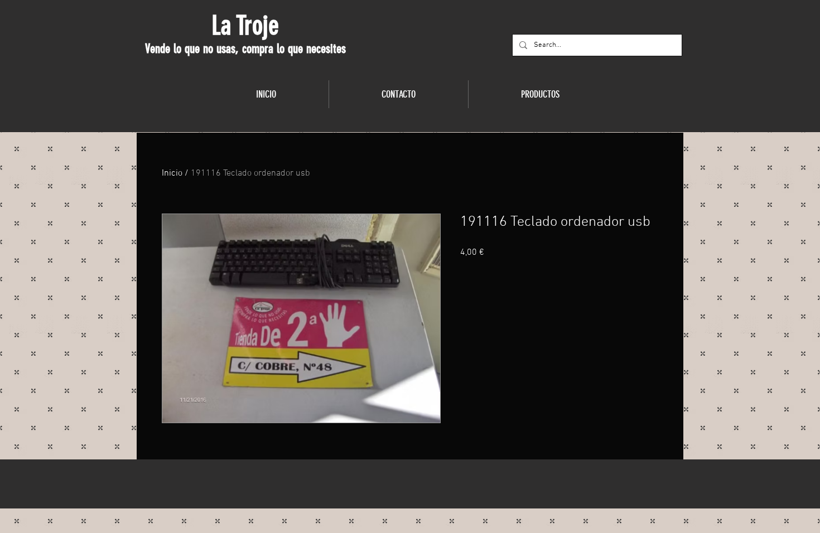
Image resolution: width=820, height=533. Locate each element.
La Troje (245, 25)
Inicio (172, 173)
